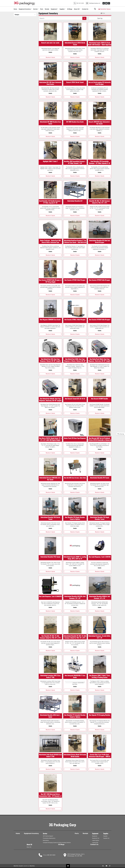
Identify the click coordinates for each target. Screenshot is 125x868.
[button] (25, 9)
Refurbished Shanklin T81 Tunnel (99, 478)
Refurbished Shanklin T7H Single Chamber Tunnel (99, 518)
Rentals (47, 9)
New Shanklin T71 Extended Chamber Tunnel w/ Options (75, 716)
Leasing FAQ (95, 842)
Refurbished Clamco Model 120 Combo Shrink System (75, 755)
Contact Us (85, 9)
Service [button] (35, 9)
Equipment (54, 9)
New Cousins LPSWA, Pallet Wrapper (74, 320)
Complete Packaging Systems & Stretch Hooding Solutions (57, 842)
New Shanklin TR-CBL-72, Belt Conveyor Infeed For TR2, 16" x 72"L (50, 637)
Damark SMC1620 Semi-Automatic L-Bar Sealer (100, 123)
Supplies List (106, 838)
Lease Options (95, 840)
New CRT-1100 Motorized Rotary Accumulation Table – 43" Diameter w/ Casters (50, 795)
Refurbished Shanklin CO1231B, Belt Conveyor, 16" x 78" (75, 597)
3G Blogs (69, 9)
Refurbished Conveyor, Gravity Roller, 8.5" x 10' (100, 637)
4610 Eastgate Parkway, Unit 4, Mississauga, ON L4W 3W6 (75, 855)
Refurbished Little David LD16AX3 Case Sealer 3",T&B (50, 755)
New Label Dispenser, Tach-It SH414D (99, 557)
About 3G (76, 9)
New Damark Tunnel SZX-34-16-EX (75, 399)
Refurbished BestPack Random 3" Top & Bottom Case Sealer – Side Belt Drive (75, 241)
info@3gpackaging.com (94, 3)
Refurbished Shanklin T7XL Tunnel (50, 557)
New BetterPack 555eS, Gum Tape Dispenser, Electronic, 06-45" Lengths (100, 360)
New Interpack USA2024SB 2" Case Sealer (75, 676)
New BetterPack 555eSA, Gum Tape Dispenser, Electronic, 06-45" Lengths (50, 399)
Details (50, 52)
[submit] (84, 18)
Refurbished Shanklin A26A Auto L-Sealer (50, 716)
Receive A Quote (50, 57)
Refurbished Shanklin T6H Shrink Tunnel (50, 518)
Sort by (99, 18)
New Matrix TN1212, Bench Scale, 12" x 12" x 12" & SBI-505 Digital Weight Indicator (50, 439)
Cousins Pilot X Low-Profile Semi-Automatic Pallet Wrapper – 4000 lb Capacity (99, 755)
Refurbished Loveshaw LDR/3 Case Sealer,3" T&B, (50, 676)
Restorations (46, 840)
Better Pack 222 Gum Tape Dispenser (75, 438)
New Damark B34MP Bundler (99, 399)
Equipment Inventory (25, 9)
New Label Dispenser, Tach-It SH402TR (50, 596)
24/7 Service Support (48, 836)
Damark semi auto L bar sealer (50, 43)
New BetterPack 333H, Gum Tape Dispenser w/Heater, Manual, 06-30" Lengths (75, 360)
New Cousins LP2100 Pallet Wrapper (74, 280)
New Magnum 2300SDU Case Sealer (50, 320)
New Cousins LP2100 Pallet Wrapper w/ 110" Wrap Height (50, 281)
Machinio (32, 866)
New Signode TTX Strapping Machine (99, 715)
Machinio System (18, 866)
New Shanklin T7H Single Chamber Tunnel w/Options (75, 518)
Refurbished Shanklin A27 (74, 201)
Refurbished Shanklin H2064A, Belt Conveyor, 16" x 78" (99, 597)
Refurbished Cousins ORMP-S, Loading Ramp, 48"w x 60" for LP (75, 558)
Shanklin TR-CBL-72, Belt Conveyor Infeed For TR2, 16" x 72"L (99, 202)
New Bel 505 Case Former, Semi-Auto (75, 478)
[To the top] (68, 866)
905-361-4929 (80, 3)
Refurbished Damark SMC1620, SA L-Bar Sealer (50, 478)
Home (15, 9)
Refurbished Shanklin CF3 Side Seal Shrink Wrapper (99, 241)
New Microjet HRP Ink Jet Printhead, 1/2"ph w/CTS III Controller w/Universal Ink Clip (99, 439)
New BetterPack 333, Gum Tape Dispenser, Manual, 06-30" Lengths (50, 360)
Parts (41, 9)
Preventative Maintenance (49, 838)
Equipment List (95, 838)
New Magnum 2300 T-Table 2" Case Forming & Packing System (99, 676)
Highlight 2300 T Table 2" (50, 161)
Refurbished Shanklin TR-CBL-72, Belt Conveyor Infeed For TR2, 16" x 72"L (75, 637)
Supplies (62, 9)
